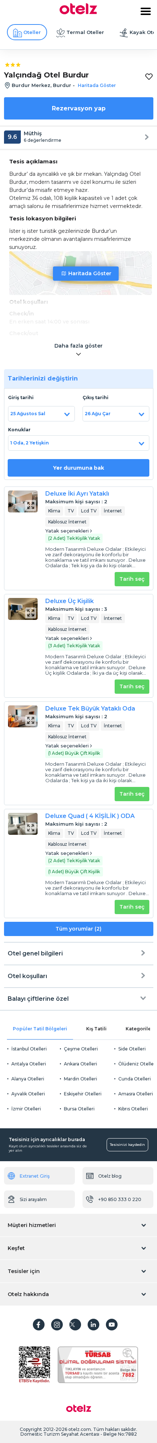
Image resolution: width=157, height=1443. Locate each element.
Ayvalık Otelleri (28, 1094)
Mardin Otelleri (80, 1079)
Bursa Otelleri (79, 1108)
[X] (75, 1324)
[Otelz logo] (78, 12)
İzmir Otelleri (26, 1108)
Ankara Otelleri (80, 1064)
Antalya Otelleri (28, 1064)
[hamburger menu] (146, 11)
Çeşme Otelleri (81, 1049)
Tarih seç (132, 579)
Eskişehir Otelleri (83, 1094)
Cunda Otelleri (134, 1079)
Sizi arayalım (33, 1199)
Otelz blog (110, 1176)
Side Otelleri (132, 1049)
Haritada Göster (89, 273)
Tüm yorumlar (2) (78, 928)
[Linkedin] (93, 1324)
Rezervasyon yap (79, 108)
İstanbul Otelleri (29, 1049)
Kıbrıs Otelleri (133, 1108)
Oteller (32, 32)
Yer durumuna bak (78, 468)
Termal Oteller (85, 32)
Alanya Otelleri (27, 1079)
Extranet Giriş (35, 1176)
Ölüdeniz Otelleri (137, 1064)
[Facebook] (39, 1324)
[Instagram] (57, 1324)
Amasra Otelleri (135, 1094)
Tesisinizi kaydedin (127, 1144)
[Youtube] (112, 1324)
